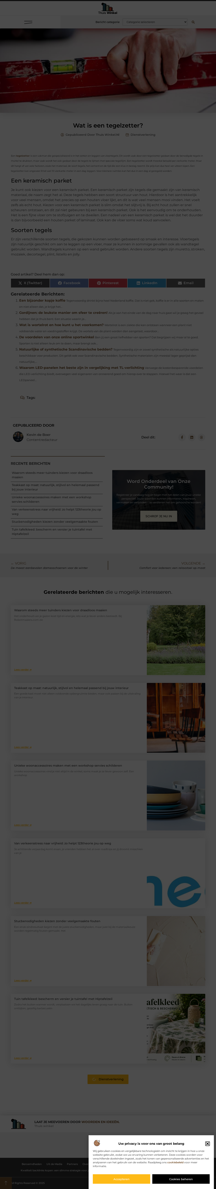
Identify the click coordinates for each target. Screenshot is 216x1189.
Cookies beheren (181, 1179)
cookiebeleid (175, 1162)
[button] (207, 1144)
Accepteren (121, 1179)
